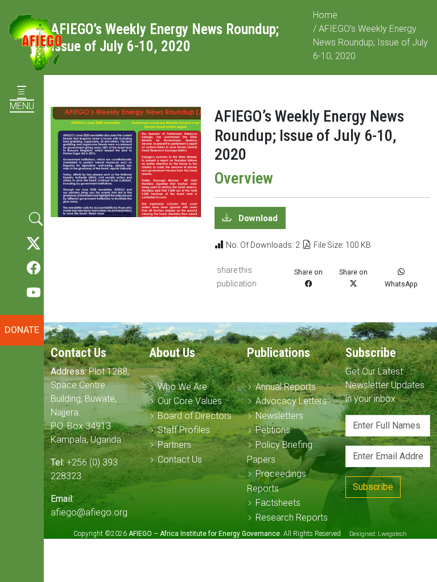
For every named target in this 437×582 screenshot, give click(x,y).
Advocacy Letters (291, 401)
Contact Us (180, 459)
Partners (174, 444)
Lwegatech (392, 534)
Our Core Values (190, 401)
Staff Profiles (184, 430)
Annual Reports (285, 386)
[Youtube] (33, 293)
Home (325, 15)
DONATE (22, 330)
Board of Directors (195, 415)
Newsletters (279, 415)
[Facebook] (33, 268)
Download (257, 218)
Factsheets (277, 502)
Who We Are (182, 386)
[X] (33, 244)
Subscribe (373, 486)
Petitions (272, 430)
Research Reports (291, 517)
